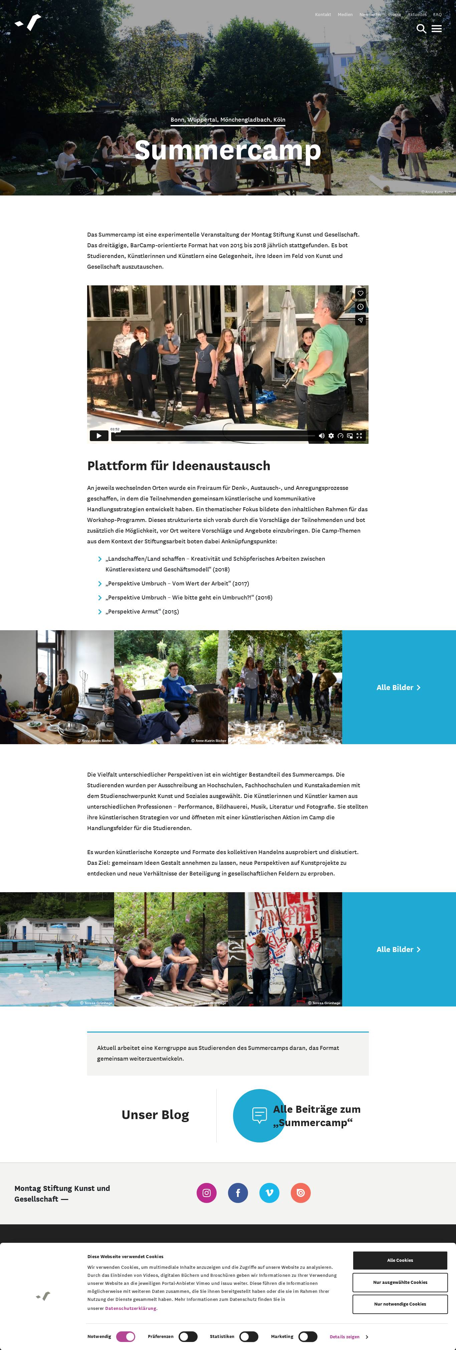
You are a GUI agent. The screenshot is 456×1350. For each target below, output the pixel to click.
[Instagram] (207, 1193)
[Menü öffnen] (437, 29)
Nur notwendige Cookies (400, 1304)
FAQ (437, 14)
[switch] (188, 1336)
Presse (394, 14)
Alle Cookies (400, 1260)
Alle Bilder (396, 687)
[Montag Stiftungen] (28, 23)
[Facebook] (238, 1193)
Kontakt (323, 14)
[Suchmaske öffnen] (422, 29)
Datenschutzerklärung (130, 1308)
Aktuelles (417, 14)
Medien (345, 14)
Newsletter (371, 14)
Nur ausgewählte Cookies (400, 1282)
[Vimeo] (269, 1193)
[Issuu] (301, 1193)
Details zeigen (345, 1337)
